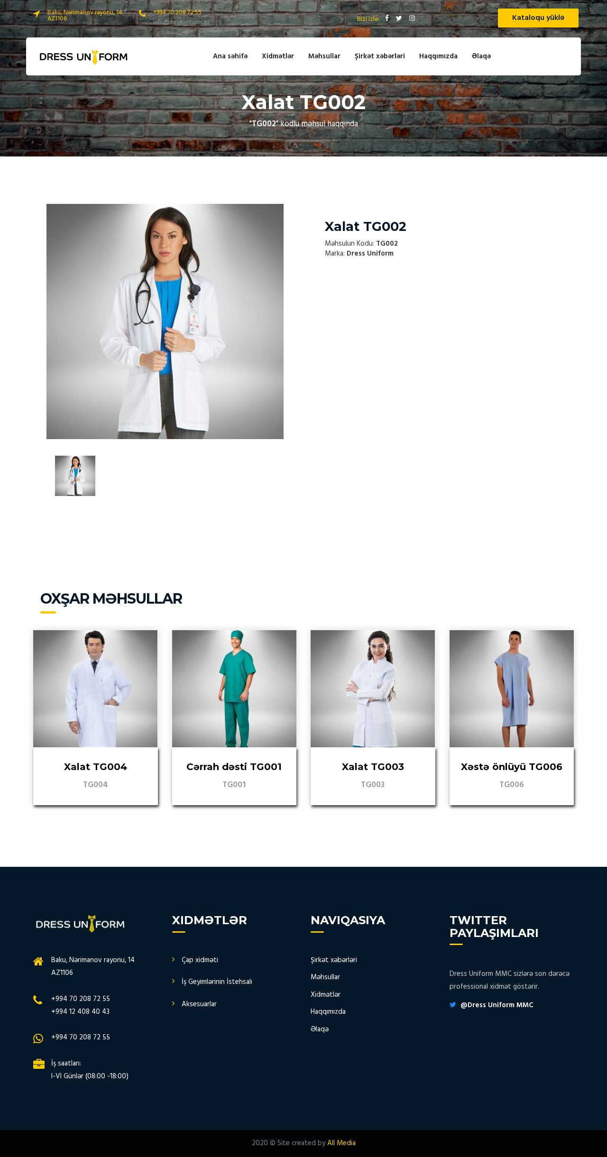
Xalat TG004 (95, 766)
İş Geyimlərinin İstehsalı (217, 982)
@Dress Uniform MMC (496, 1005)
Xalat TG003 (373, 766)
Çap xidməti (200, 960)
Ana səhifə (230, 56)
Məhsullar (324, 56)
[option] (164, 321)
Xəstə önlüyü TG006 (511, 766)
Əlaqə (481, 56)
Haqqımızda (438, 56)
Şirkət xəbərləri (380, 56)
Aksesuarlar (199, 1004)
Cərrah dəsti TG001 (234, 766)
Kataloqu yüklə (538, 18)
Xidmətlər (278, 56)
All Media (341, 1143)
